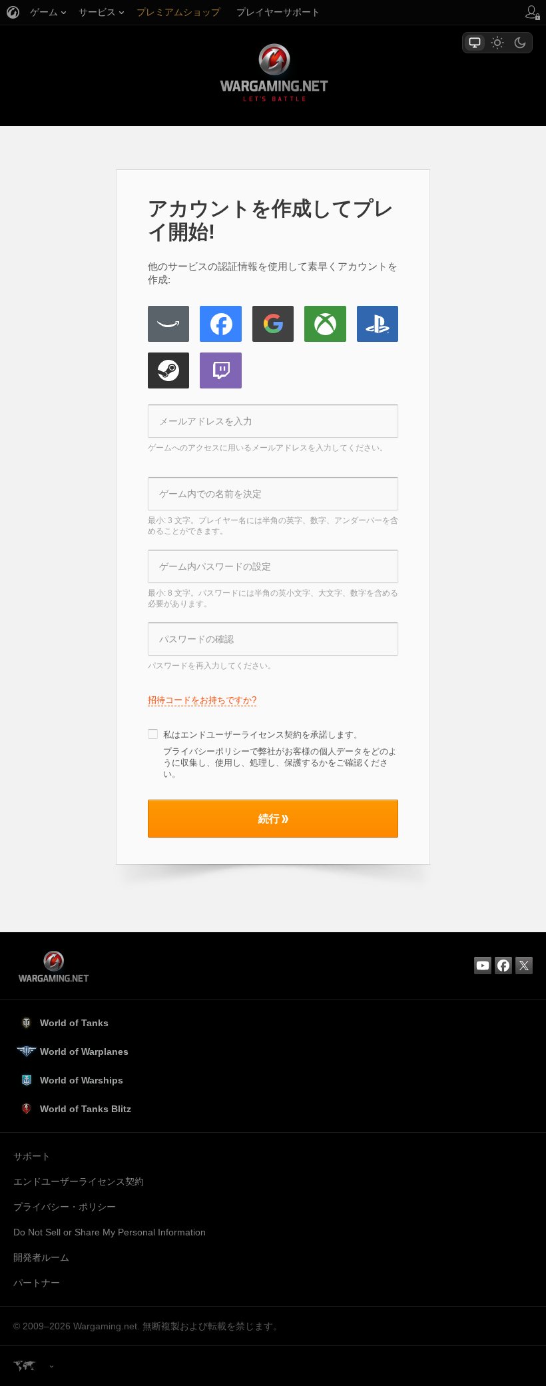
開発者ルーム (41, 1257)
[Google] (273, 324)
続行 (269, 818)
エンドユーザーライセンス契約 (241, 735)
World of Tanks (74, 1023)
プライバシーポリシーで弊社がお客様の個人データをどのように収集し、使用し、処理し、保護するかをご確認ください (280, 762)
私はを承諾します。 (262, 735)
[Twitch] (220, 370)
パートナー (36, 1282)
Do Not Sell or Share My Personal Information (109, 1232)
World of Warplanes (84, 1051)
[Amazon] (168, 324)
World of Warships (81, 1080)
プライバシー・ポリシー (64, 1206)
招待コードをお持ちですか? (202, 700)
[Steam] (168, 370)
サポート (32, 1156)
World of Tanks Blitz (85, 1108)
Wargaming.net (273, 75)
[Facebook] (220, 324)
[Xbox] (325, 324)
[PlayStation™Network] (377, 324)
